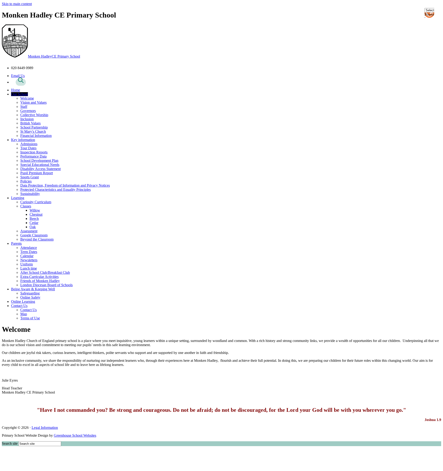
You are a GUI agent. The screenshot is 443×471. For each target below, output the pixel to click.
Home (15, 90)
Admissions (28, 144)
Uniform (26, 264)
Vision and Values (33, 102)
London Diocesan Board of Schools (46, 285)
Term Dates (28, 252)
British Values (30, 123)
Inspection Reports (34, 152)
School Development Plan (39, 160)
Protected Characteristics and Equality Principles (55, 189)
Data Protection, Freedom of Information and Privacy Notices (65, 185)
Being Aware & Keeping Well (33, 289)
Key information (23, 140)
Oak (33, 227)
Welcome (27, 98)
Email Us (18, 76)
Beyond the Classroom (37, 239)
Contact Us (19, 306)
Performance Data (33, 156)
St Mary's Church (33, 131)
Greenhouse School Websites (75, 435)
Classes (25, 206)
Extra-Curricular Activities (39, 277)
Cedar (34, 223)
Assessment (28, 231)
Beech (34, 219)
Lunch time (28, 268)
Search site (10, 443)
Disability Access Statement (40, 169)
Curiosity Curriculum (35, 202)
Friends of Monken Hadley (40, 281)
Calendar (26, 256)
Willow (35, 210)
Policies (26, 181)
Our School (19, 94)
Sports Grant (29, 177)
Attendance (28, 248)
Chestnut (36, 214)
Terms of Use (30, 318)
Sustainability (30, 194)
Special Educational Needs (39, 165)
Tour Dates (28, 148)
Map (23, 314)
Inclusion (27, 119)
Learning (17, 198)
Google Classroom (34, 235)
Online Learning (23, 301)
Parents (16, 243)
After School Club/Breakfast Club (45, 272)
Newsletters (28, 260)
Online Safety (30, 297)
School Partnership (34, 127)
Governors (28, 111)
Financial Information (36, 136)
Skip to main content (17, 4)
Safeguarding (30, 293)
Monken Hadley (54, 56)
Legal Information (45, 428)
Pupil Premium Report (36, 173)
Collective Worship (34, 115)
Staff (23, 107)
